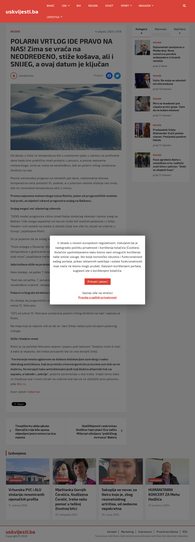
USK (64, 5)
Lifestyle (53, 17)
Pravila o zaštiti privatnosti (97, 297)
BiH (79, 5)
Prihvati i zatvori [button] (98, 281)
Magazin (144, 5)
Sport (125, 5)
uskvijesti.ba (22, 11)
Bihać (50, 5)
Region (93, 5)
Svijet (109, 5)
